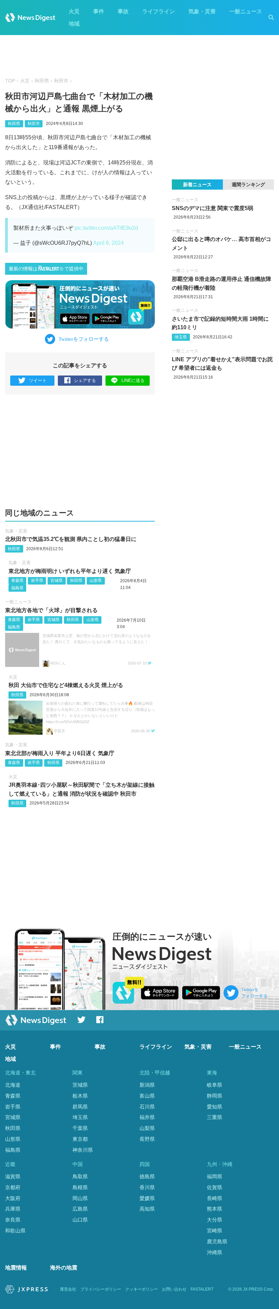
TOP (10, 80)
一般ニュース (245, 11)
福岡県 (214, 1176)
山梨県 (147, 1128)
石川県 (147, 1107)
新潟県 (147, 1085)
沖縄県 (214, 1252)
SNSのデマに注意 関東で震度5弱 (212, 208)
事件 (98, 11)
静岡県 (214, 1096)
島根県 (80, 1187)
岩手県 (37, 580)
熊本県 (214, 1209)
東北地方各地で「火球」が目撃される (51, 610)
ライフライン (158, 11)
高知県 (147, 1209)
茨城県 (80, 1085)
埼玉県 (181, 337)
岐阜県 (214, 1085)
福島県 (17, 588)
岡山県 (80, 1198)
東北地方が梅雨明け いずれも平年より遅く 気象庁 (70, 571)
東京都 (80, 1139)
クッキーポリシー (141, 1289)
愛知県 (214, 1107)
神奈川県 (82, 1150)
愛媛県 (147, 1198)
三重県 (214, 1117)
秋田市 (61, 80)
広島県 (80, 1209)
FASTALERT (202, 1289)
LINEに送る (133, 380)
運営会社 (68, 1289)
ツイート (38, 380)
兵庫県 (12, 1209)
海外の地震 (63, 1268)
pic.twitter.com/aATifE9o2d (106, 228)
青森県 (17, 580)
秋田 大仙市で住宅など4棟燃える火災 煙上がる (66, 685)
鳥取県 (80, 1176)
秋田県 (42, 80)
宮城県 (56, 580)
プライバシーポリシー (100, 1289)
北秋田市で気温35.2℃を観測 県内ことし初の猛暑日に (70, 539)
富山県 (147, 1096)
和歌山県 (15, 1230)
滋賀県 (12, 1176)
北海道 (12, 1085)
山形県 (95, 580)
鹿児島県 (217, 1241)
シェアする (85, 380)
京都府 (12, 1187)
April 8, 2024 (108, 243)
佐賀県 (214, 1187)
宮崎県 (214, 1230)
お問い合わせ (174, 1289)
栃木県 (80, 1096)
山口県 (80, 1220)
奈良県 (12, 1220)
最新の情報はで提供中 (46, 268)
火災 (74, 11)
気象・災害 (202, 11)
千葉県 (80, 1128)
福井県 (147, 1117)
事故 (123, 11)
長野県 (147, 1139)
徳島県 (147, 1176)
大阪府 (12, 1198)
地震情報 (16, 1268)
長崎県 (214, 1198)
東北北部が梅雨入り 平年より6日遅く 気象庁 (59, 753)
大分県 (214, 1220)
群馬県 (80, 1107)
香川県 (147, 1187)
